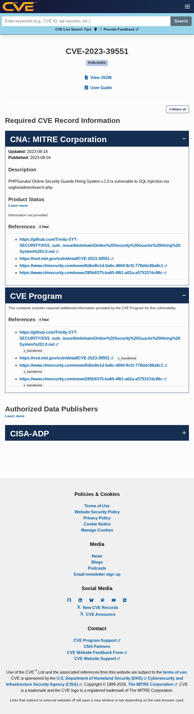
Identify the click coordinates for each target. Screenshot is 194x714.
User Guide (100, 88)
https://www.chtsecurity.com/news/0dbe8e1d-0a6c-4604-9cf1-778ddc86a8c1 (91, 265)
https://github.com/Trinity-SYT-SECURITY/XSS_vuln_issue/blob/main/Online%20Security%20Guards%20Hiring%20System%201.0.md (99, 245)
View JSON (100, 77)
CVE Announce (100, 614)
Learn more (18, 205)
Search (181, 21)
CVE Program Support (95, 640)
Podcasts (97, 568)
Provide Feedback (120, 29)
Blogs (97, 562)
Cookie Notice (97, 524)
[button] (187, 7)
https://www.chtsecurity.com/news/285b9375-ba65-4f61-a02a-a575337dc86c (91, 273)
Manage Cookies (97, 530)
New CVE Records (100, 607)
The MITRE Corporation (151, 684)
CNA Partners (97, 646)
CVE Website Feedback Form (95, 652)
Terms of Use (97, 506)
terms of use (175, 672)
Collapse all (177, 109)
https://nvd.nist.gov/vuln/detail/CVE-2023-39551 (65, 258)
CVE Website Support (95, 658)
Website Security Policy (97, 512)
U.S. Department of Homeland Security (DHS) (100, 678)
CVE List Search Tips (73, 29)
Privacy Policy (97, 518)
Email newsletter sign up (97, 574)
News (97, 556)
